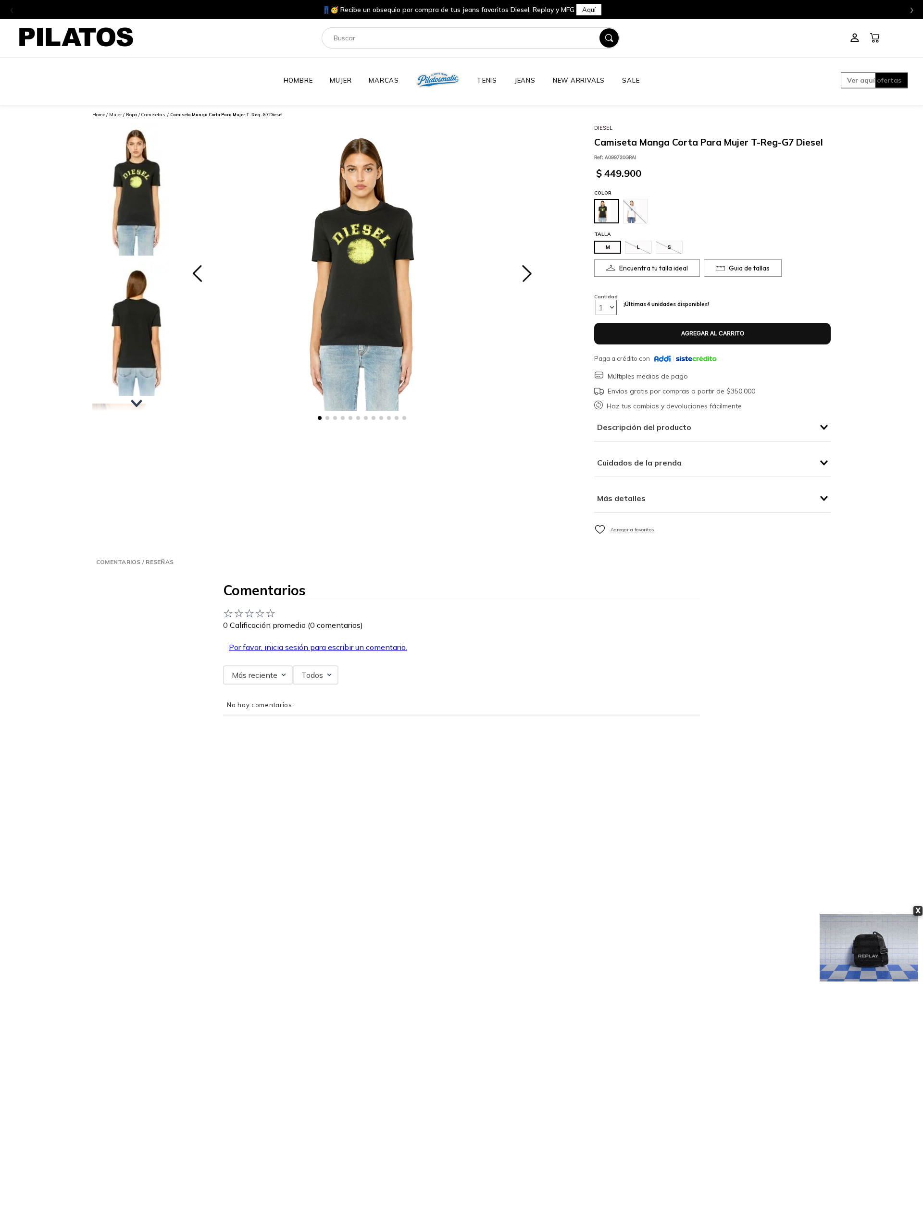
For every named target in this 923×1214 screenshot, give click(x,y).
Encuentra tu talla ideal (653, 268)
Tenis (487, 80)
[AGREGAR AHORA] (712, 333)
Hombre (298, 80)
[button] (874, 81)
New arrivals (579, 80)
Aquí (557, 9)
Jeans (525, 80)
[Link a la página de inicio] (98, 114)
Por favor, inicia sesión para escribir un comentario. (318, 647)
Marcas (384, 80)
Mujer (340, 80)
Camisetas (153, 114)
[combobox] (470, 38)
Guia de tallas (749, 268)
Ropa (131, 114)
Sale (630, 80)
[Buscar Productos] (609, 38)
